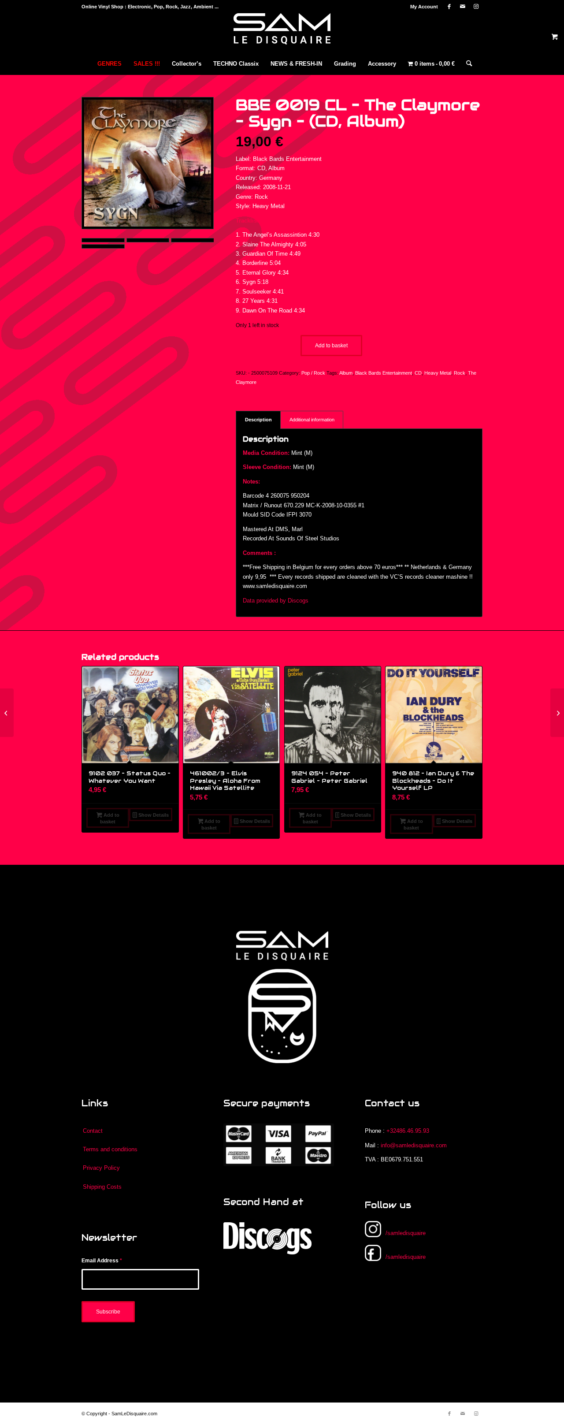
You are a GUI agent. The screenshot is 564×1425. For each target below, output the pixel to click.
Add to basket (331, 345)
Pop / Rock (313, 373)
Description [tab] (258, 419)
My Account (424, 6)
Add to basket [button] (109, 818)
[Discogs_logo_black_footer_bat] (267, 1238)
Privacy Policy (101, 1168)
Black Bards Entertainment (383, 373)
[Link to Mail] (462, 6)
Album (345, 373)
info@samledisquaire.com (414, 1145)
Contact (93, 1130)
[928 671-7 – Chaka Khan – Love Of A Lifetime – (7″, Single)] (7, 712)
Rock (459, 373)
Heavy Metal (437, 373)
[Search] (466, 64)
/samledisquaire (406, 1233)
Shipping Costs (102, 1186)
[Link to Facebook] (449, 6)
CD (418, 373)
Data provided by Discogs (275, 600)
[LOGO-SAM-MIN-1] (282, 33)
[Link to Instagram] (475, 6)
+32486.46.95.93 (407, 1130)
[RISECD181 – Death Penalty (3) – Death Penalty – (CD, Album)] (557, 712)
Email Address (102, 1261)
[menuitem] (422, 6)
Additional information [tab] (311, 419)
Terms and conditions (110, 1149)
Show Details (153, 815)
